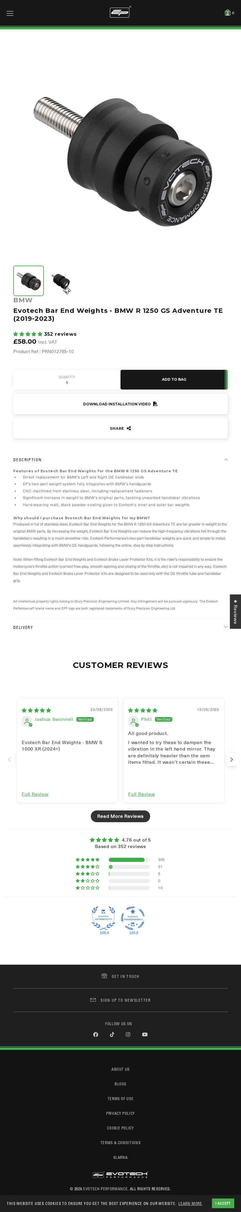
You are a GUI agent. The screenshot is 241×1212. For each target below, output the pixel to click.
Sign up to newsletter (125, 1000)
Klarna (120, 1157)
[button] (28, 334)
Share (117, 428)
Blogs (120, 1083)
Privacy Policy (120, 1113)
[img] (36, 711)
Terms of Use (121, 1098)
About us (120, 1069)
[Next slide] (231, 759)
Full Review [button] (35, 794)
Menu (10, 13)
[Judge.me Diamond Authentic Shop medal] (103, 918)
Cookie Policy (120, 1127)
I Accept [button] (223, 1203)
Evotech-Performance (105, 1188)
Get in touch (126, 976)
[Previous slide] (9, 759)
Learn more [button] (190, 1203)
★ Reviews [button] (235, 611)
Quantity (66, 377)
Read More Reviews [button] (120, 816)
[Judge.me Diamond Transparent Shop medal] (133, 918)
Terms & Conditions (121, 1142)
